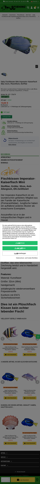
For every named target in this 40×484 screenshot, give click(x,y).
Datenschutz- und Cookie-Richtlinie (27, 258)
